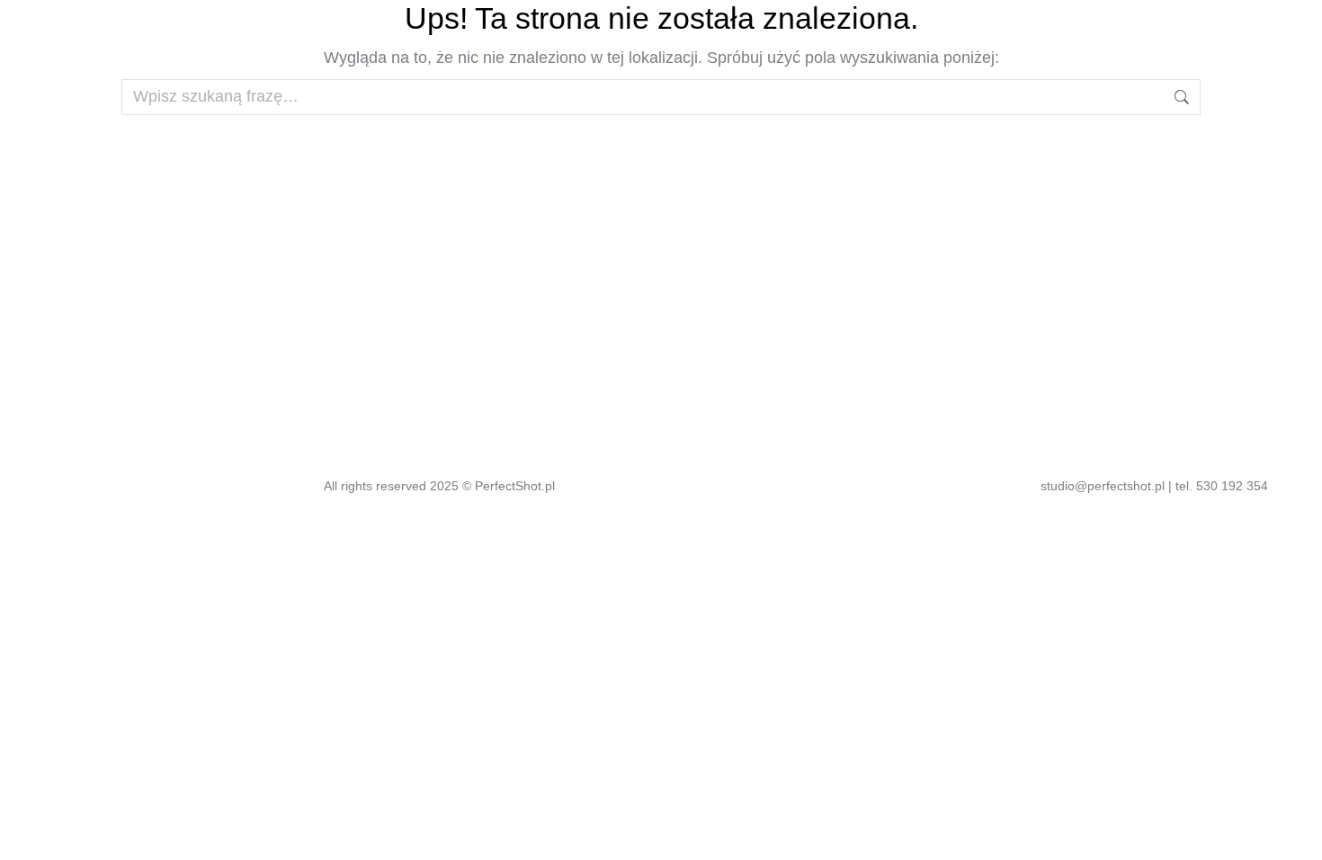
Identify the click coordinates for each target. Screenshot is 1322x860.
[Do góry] (1295, 833)
